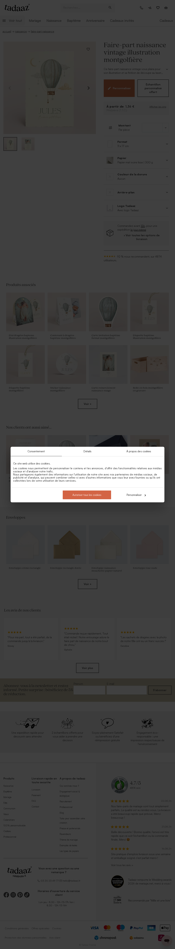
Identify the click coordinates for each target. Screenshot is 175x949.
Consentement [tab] (36, 451)
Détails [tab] (88, 451)
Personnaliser (134, 495)
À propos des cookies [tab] (138, 451)
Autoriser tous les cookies (86, 495)
